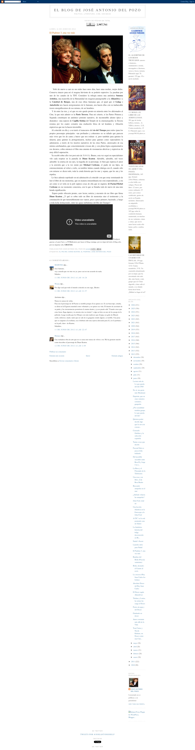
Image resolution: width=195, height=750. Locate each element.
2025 (133, 308)
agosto (135, 371)
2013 (133, 350)
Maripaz (58, 336)
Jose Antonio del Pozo (101, 252)
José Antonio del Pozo (137, 690)
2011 (133, 661)
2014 (133, 347)
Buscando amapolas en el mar (139, 488)
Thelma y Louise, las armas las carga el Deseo (139, 601)
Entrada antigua (117, 356)
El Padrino (85, 252)
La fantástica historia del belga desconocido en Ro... (138, 532)
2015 (133, 343)
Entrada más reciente (57, 356)
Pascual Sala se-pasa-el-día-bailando (138, 450)
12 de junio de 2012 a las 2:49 (70, 346)
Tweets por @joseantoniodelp (97, 734)
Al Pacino (63, 252)
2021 (133, 322)
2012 (133, 354)
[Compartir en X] (96, 249)
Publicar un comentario (58, 352)
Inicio (88, 356)
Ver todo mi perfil (137, 704)
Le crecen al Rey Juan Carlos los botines (139, 577)
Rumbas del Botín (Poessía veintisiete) (139, 559)
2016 (133, 340)
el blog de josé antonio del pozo (97, 10)
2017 (133, 336)
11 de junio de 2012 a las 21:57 (71, 291)
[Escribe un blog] (94, 249)
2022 (133, 319)
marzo (135, 650)
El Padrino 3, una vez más (62, 32)
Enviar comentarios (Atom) (69, 361)
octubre (136, 364)
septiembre (137, 368)
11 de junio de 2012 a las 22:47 (71, 329)
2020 (133, 326)
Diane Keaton (74, 252)
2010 (133, 665)
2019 (133, 329)
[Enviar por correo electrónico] (92, 249)
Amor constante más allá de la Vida (138, 622)
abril (135, 646)
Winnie (57, 284)
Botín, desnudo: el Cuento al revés (138, 568)
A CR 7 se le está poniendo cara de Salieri (139, 521)
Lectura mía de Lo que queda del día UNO (138, 384)
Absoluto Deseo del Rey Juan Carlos (138, 586)
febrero (136, 653)
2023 (133, 315)
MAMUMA (59, 265)
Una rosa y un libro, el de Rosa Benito (138, 479)
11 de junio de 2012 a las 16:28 (71, 277)
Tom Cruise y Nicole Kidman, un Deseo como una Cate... (138, 633)
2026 (133, 305)
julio (135, 375)
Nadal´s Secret (138, 541)
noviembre (137, 361)
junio (135, 378)
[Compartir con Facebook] (98, 249)
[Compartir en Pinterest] (100, 249)
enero (135, 657)
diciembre (137, 357)
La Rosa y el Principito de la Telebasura (139, 471)
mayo (135, 643)
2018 (133, 333)
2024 (133, 312)
